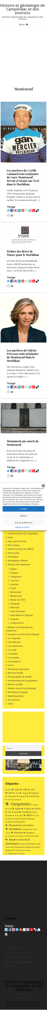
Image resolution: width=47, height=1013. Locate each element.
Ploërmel (14, 607)
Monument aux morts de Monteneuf (23, 442)
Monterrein (16, 596)
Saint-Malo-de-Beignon (21, 615)
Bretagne (22, 796)
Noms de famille (15, 672)
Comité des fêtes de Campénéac (23, 533)
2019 (9, 790)
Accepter (23, 509)
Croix (10, 809)
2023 (25, 789)
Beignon (14, 572)
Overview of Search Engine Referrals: (19, 963)
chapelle (35, 805)
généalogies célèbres (18, 560)
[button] (43, 485)
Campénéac (16, 576)
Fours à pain (13, 552)
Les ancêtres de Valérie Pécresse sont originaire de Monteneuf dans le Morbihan (23, 355)
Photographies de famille (20, 676)
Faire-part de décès (17, 541)
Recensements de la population (22, 680)
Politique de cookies (22, 527)
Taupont (14, 619)
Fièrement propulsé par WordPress (23, 1002)
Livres (11, 665)
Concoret (14, 580)
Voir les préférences (23, 522)
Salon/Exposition (16, 696)
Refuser (23, 515)
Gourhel (14, 584)
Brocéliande (34, 796)
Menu (22, 24)
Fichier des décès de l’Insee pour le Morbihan (23, 253)
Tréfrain (28, 850)
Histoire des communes (19, 564)
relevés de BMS (33, 836)
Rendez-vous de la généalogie (22, 688)
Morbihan (15, 829)
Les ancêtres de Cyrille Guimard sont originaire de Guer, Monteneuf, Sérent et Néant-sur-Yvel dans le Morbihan (23, 177)
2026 (17, 793)
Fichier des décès (32, 808)
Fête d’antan (13, 545)
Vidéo (10, 703)
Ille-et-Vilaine (19, 815)
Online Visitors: (13, 948)
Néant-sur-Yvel (17, 599)
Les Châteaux (14, 642)
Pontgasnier (11, 836)
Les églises (13, 653)
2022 (17, 789)
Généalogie (13, 556)
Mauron (11, 822)
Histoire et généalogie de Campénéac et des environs (22, 9)
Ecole (10, 537)
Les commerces (15, 646)
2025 (10, 792)
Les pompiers (14, 661)
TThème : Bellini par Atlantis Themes (23, 1005)
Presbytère (21, 836)
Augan (13, 569)
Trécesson (19, 850)
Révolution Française (18, 692)
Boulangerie (12, 796)
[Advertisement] (23, 54)
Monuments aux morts (18, 669)
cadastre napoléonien (14, 800)
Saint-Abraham (17, 611)
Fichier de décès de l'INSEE (21, 549)
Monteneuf (15, 592)
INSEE (29, 815)
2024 (32, 789)
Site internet (14, 699)
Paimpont (15, 603)
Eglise (18, 808)
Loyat (13, 588)
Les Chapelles (14, 638)
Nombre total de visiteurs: (19, 957)
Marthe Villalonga (28, 819)
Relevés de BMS (15, 684)
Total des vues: (13, 953)
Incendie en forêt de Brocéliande (23, 634)
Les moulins (13, 657)
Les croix (12, 649)
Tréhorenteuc (17, 623)
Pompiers (30, 833)
